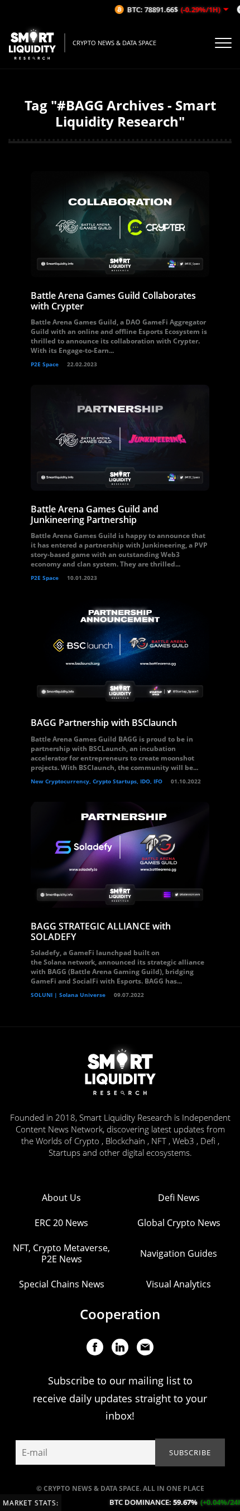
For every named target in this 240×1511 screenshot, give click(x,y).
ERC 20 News (61, 1223)
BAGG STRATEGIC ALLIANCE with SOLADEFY (101, 931)
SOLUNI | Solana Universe (68, 995)
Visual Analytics (178, 1284)
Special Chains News (61, 1284)
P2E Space (45, 364)
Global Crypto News (178, 1223)
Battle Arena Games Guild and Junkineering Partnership (95, 514)
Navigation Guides (178, 1253)
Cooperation (120, 1314)
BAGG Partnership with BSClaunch (104, 722)
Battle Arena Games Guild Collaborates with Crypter (113, 300)
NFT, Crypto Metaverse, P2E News (61, 1253)
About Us (61, 1198)
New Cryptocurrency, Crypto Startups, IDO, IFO (96, 781)
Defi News (179, 1198)
